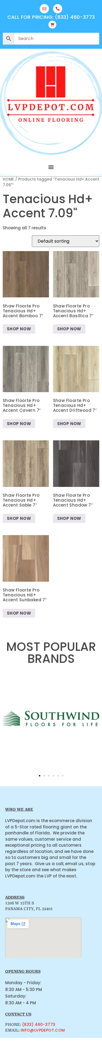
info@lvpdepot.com (43, 1030)
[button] (51, 167)
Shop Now (19, 329)
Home (8, 179)
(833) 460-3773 (38, 1024)
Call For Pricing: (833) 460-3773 (51, 17)
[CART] (52, 25)
